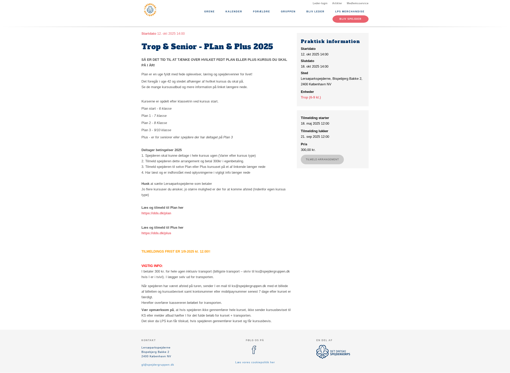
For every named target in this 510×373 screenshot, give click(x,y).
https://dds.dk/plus (156, 233)
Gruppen (288, 11)
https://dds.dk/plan (156, 213)
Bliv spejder (350, 19)
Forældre (261, 11)
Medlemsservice (358, 3)
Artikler (337, 3)
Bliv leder (315, 11)
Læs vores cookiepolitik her (255, 362)
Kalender (234, 11)
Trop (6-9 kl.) (311, 97)
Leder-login (320, 3)
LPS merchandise (350, 11)
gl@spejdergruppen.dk (157, 364)
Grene (209, 11)
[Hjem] (159, 9)
